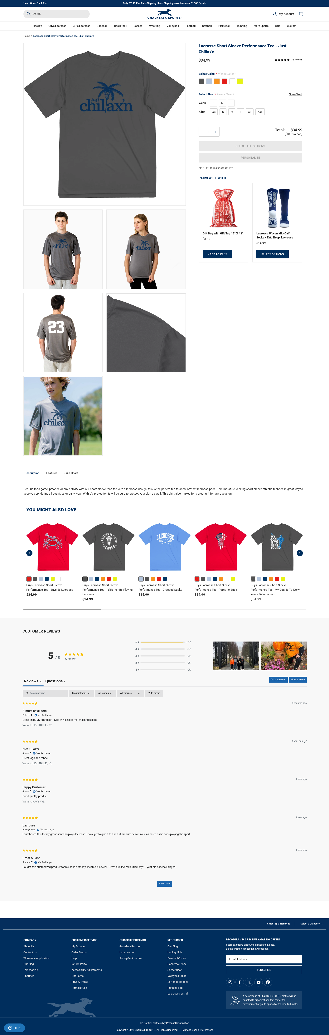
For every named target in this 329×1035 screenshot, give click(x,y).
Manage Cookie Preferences (197, 1029)
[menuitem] (283, 14)
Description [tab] (32, 473)
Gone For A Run (38, 3)
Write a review (298, 679)
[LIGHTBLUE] (209, 81)
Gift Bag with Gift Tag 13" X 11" (223, 233)
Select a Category (310, 923)
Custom (291, 25)
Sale (277, 25)
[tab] (55, 681)
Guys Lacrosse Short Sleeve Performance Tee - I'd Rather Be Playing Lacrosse (107, 589)
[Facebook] (239, 982)
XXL (260, 111)
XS (213, 111)
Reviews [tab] (33, 681)
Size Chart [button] (295, 94)
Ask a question (278, 679)
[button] (37, 26)
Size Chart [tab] (71, 473)
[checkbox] (154, 693)
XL (249, 111)
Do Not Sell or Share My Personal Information (164, 1023)
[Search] (28, 14)
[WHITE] (232, 81)
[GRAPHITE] (201, 81)
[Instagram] (230, 982)
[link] (29, 579)
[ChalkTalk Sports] (164, 14)
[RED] (224, 81)
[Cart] (301, 14)
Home (26, 36)
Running (242, 25)
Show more (164, 883)
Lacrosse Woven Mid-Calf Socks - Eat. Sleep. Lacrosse (274, 235)
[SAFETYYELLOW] (240, 81)
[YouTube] (258, 982)
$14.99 (261, 243)
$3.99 (206, 239)
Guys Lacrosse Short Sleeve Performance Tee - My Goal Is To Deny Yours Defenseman (275, 589)
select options (272, 254)
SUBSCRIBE (264, 969)
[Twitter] (249, 982)
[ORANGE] (217, 81)
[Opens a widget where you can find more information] (14, 1028)
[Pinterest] (268, 982)
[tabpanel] (164, 790)
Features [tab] (51, 473)
